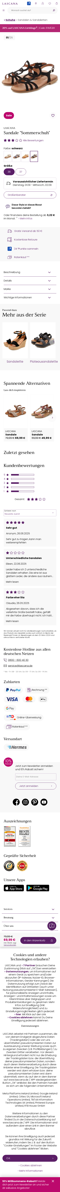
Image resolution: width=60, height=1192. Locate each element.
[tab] (8, 156)
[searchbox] (28, 10)
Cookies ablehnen (21, 1017)
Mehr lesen (12, 582)
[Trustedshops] (9, 865)
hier (18, 1014)
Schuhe (10, 20)
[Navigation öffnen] (3, 10)
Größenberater (17, 195)
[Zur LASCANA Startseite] (10, 3)
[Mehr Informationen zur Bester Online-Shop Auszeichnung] (10, 836)
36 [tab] (9, 172)
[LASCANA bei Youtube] (43, 802)
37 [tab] (20, 172)
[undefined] (53, 341)
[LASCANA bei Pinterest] (34, 802)
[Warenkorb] (56, 3)
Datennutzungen (17, 971)
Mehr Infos (26, 218)
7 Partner (29, 965)
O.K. (8, 1158)
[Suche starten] (54, 10)
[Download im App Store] (14, 888)
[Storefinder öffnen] (35, 3)
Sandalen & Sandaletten (32, 20)
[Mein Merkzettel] (49, 3)
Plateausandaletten (42, 361)
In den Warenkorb (34, 940)
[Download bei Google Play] (37, 888)
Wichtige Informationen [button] (18, 297)
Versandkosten (10, 945)
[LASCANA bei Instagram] (25, 802)
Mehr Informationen (31, 1170)
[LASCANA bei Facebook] (16, 802)
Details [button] (8, 280)
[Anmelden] (42, 3)
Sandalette (15, 361)
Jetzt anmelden (28, 786)
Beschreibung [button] (12, 272)
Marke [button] (7, 289)
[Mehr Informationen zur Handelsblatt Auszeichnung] (24, 836)
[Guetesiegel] (22, 865)
